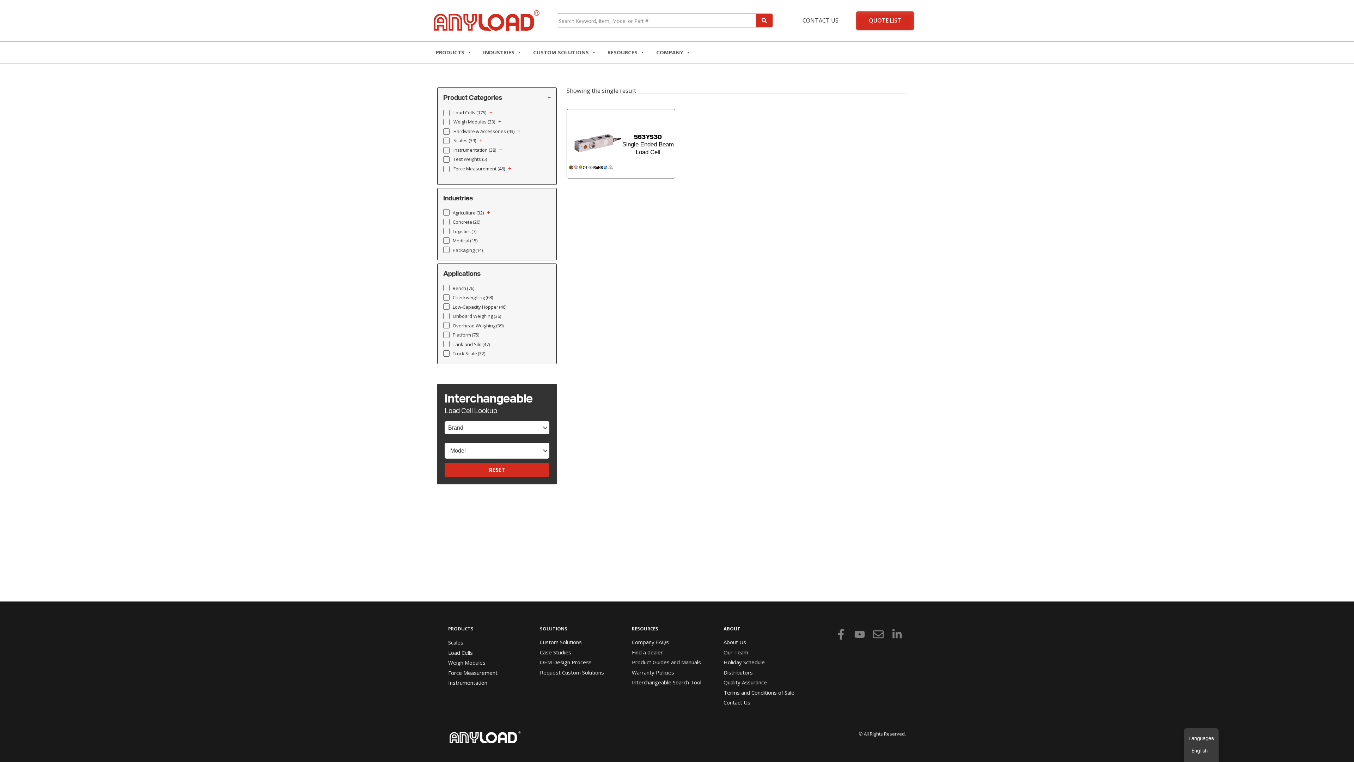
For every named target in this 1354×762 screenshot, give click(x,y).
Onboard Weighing (477, 316)
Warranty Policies (653, 672)
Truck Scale (469, 353)
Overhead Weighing (478, 325)
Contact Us (820, 20)
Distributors (738, 672)
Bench (463, 288)
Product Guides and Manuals (666, 662)
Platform (466, 334)
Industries (498, 52)
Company (669, 52)
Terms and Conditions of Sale (759, 692)
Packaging (468, 250)
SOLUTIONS (553, 628)
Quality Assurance (745, 682)
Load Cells (469, 112)
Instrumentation (474, 150)
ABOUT (732, 628)
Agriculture (468, 212)
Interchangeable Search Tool (666, 682)
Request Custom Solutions (572, 672)
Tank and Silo (471, 344)
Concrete (466, 221)
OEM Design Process (566, 662)
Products (450, 52)
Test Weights (470, 159)
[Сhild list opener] (491, 112)
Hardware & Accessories (483, 131)
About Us (735, 642)
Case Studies (555, 652)
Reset (497, 470)
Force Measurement (479, 168)
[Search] (764, 20)
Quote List (885, 20)
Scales (464, 140)
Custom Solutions (561, 52)
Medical (465, 240)
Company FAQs (650, 642)
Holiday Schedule (744, 662)
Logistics (464, 231)
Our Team (736, 652)
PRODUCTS (461, 628)
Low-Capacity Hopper (479, 307)
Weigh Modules (474, 121)
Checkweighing (473, 297)
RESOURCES (623, 52)
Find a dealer (647, 652)
